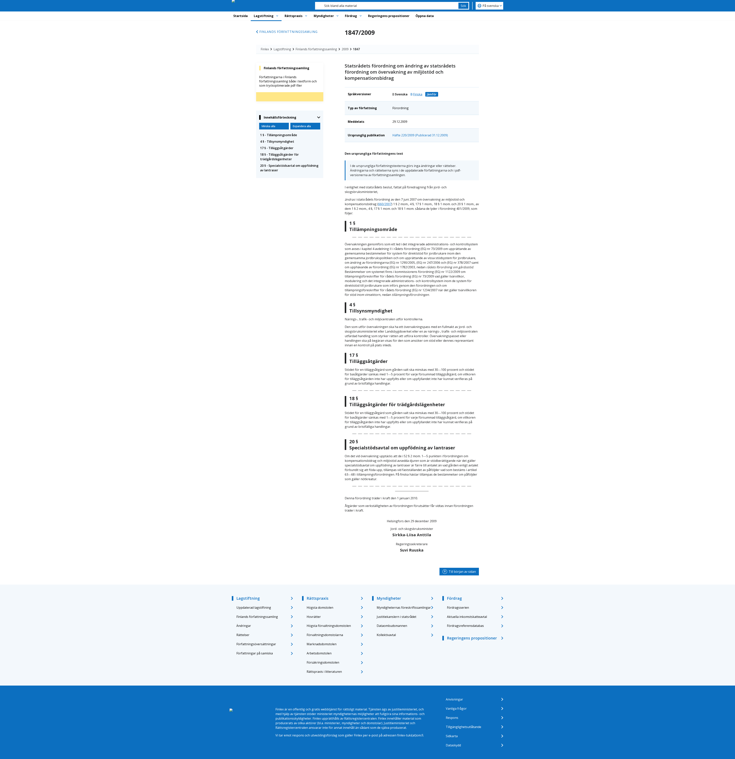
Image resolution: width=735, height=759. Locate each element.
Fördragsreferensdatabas (465, 626)
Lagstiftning (264, 16)
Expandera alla (302, 126)
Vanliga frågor (456, 708)
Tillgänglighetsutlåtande (463, 727)
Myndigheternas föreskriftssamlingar (404, 607)
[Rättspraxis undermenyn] (306, 15)
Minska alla (268, 126)
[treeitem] (289, 135)
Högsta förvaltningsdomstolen (329, 626)
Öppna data (425, 16)
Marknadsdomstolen (321, 644)
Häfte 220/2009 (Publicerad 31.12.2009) (420, 135)
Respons (452, 718)
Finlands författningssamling (288, 32)
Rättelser (242, 635)
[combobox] (386, 6)
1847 (356, 49)
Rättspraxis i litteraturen (324, 672)
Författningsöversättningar (256, 644)
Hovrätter (314, 617)
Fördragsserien (458, 607)
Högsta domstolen (320, 607)
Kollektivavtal (386, 635)
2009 (345, 49)
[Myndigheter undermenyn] (337, 15)
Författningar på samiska (254, 653)
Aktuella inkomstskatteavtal (467, 617)
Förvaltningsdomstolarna (325, 635)
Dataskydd (453, 745)
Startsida (240, 16)
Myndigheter (324, 16)
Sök (463, 6)
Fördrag (351, 16)
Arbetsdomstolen (319, 653)
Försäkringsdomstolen (323, 662)
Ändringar (243, 626)
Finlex (265, 49)
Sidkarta (452, 736)
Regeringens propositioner (388, 16)
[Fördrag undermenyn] (360, 15)
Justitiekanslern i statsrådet (396, 617)
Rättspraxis (293, 16)
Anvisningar (454, 699)
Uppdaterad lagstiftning (253, 607)
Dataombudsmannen (392, 626)
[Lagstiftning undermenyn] (277, 15)
